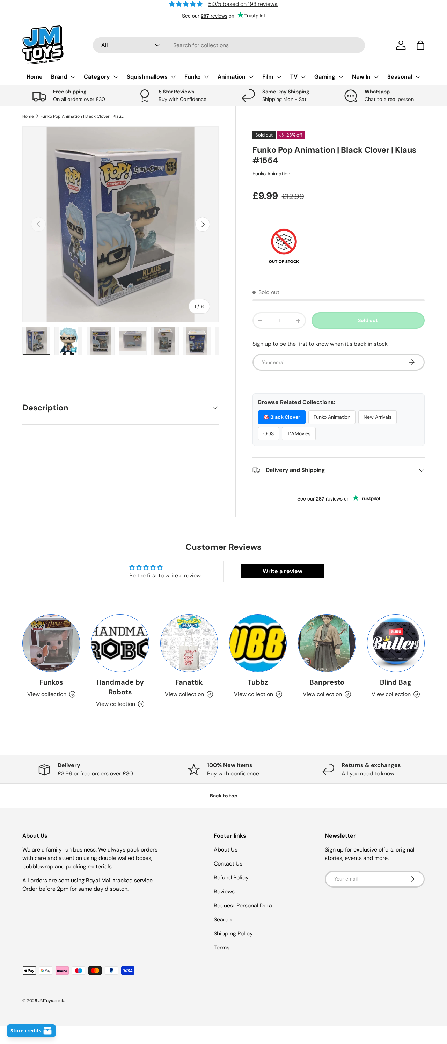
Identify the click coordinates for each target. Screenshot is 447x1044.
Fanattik (189, 682)
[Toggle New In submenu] (376, 77)
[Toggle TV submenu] (303, 77)
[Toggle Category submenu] (115, 77)
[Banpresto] (326, 643)
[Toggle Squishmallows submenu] (173, 77)
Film (267, 76)
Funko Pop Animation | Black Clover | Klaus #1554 (82, 116)
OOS (268, 433)
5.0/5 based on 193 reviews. (243, 4)
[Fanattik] (189, 643)
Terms (221, 947)
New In (361, 76)
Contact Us (228, 863)
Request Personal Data (243, 905)
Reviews (224, 891)
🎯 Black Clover (281, 417)
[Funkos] (51, 643)
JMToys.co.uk (51, 1000)
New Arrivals (377, 417)
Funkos (51, 682)
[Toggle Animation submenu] (251, 77)
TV (294, 76)
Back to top (223, 796)
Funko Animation (271, 173)
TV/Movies (298, 433)
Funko (192, 76)
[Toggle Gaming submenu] (341, 77)
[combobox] (229, 45)
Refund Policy (231, 877)
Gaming (324, 76)
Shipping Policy (233, 933)
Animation (232, 76)
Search (223, 919)
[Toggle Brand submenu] (72, 77)
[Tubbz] (257, 643)
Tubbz (258, 682)
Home (35, 76)
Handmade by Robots (120, 687)
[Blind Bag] (395, 643)
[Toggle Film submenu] (279, 77)
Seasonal (399, 76)
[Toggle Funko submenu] (206, 77)
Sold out (368, 320)
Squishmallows (147, 76)
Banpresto (326, 682)
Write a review (282, 571)
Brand (59, 76)
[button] (420, 45)
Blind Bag (395, 682)
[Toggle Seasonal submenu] (417, 77)
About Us (225, 849)
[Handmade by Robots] (119, 643)
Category (97, 76)
